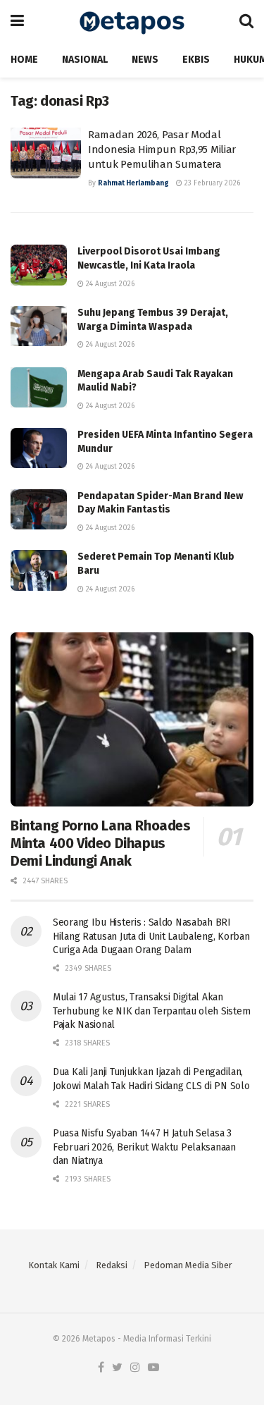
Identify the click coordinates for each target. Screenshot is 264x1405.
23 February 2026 (211, 183)
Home (24, 60)
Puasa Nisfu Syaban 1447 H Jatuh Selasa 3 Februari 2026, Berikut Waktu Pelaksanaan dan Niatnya (144, 1147)
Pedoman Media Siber (188, 1265)
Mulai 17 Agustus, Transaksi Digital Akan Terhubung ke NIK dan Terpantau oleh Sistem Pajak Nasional (151, 1011)
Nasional (85, 60)
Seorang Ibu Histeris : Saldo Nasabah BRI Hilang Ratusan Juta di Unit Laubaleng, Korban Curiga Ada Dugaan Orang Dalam (151, 936)
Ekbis (196, 60)
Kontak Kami (54, 1265)
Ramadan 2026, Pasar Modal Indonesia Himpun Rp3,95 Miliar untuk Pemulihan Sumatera (162, 149)
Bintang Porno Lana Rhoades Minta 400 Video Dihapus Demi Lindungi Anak (101, 843)
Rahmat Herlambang (133, 183)
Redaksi (111, 1265)
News (145, 60)
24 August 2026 (109, 284)
